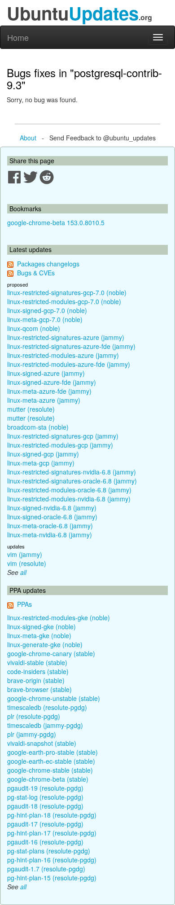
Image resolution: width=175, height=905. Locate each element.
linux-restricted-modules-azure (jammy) (63, 355)
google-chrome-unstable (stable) (53, 698)
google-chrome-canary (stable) (51, 653)
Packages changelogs (48, 263)
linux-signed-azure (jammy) (46, 373)
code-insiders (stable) (38, 671)
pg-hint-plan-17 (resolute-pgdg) (51, 832)
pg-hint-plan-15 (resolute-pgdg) (51, 877)
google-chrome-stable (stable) (50, 770)
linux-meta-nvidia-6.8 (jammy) (49, 534)
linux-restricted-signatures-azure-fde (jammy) (71, 346)
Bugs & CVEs (36, 272)
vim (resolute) (26, 563)
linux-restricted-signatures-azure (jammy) (65, 337)
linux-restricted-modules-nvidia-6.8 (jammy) (69, 498)
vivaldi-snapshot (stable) (41, 743)
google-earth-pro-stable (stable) (52, 752)
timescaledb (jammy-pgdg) (45, 725)
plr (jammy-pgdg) (31, 734)
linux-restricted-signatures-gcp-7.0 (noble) (67, 292)
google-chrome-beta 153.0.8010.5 (56, 222)
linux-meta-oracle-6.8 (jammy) (50, 525)
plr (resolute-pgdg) (33, 716)
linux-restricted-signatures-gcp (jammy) (62, 435)
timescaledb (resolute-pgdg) (47, 707)
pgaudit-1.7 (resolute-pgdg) (46, 868)
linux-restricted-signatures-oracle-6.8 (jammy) (72, 480)
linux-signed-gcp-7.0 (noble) (47, 310)
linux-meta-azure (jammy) (43, 400)
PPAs (24, 604)
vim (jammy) (24, 554)
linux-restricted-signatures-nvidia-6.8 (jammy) (71, 471)
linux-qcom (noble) (33, 328)
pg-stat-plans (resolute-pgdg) (48, 850)
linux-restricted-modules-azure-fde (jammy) (68, 364)
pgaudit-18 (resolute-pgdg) (45, 805)
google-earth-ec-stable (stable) (51, 761)
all (23, 572)
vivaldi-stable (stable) (37, 662)
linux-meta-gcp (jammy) (40, 462)
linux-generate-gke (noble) (45, 644)
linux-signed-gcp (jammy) (43, 453)
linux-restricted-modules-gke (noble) (58, 617)
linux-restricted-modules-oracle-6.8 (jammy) (69, 489)
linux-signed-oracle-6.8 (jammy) (52, 516)
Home (18, 37)
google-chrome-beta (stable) (47, 778)
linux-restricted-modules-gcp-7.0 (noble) (64, 301)
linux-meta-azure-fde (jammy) (49, 391)
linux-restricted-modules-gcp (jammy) (60, 444)
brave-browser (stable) (39, 689)
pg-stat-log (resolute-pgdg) (45, 796)
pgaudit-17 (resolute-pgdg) (45, 823)
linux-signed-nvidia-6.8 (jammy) (51, 507)
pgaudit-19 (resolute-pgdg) (45, 787)
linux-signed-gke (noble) (41, 626)
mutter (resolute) (31, 409)
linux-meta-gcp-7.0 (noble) (45, 319)
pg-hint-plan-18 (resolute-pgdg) (51, 814)
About (28, 137)
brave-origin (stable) (36, 680)
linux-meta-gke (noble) (39, 635)
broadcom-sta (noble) (38, 426)
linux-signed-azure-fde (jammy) (51, 382)
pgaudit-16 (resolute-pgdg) (45, 841)
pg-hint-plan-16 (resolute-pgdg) (51, 859)
